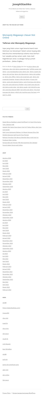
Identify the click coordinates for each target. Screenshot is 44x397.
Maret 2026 (6, 171)
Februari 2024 (7, 236)
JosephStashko (22, 4)
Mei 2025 (5, 197)
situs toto (6, 328)
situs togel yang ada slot (32, 85)
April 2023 (6, 261)
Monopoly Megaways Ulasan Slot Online (19, 36)
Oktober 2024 (7, 215)
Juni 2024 (5, 225)
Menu (22, 17)
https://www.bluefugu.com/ (11, 308)
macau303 (6, 313)
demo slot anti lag (8, 74)
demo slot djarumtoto (22, 74)
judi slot (5, 359)
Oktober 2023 (7, 246)
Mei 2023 (5, 259)
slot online (6, 375)
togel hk (5, 323)
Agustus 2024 (7, 220)
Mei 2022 (5, 282)
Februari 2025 (7, 205)
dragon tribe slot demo (22, 79)
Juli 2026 (5, 161)
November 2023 (8, 243)
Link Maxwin (7, 344)
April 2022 (6, 285)
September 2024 (8, 217)
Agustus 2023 (7, 251)
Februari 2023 (7, 266)
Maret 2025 (6, 202)
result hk (5, 339)
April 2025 (6, 199)
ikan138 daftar (7, 349)
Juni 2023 (5, 256)
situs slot (5, 318)
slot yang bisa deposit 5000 (11, 90)
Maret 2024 (6, 233)
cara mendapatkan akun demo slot (18, 72)
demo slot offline (10, 77)
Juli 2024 (5, 223)
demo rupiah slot (35, 72)
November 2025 (8, 181)
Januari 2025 (6, 207)
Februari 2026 (7, 174)
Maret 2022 (6, 287)
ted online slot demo (26, 90)
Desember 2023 (7, 241)
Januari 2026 (6, 176)
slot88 (4, 303)
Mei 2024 (5, 228)
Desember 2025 (7, 179)
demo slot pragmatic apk (24, 77)
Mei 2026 (5, 166)
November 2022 (8, 274)
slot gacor (6, 334)
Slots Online (17, 66)
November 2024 (8, 212)
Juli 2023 (5, 254)
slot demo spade (22, 87)
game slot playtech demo (15, 82)
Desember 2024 (7, 210)
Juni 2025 (5, 194)
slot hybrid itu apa (34, 87)
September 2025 (8, 186)
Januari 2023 (6, 269)
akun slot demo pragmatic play (19, 69)
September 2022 (8, 279)
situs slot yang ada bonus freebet (13, 85)
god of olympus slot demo (32, 82)
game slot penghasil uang (11, 365)
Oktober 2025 (7, 184)
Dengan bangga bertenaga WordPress (23, 393)
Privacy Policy (7, 393)
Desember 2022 (7, 272)
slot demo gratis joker (9, 87)
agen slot (5, 370)
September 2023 (8, 248)
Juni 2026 (5, 163)
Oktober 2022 (7, 277)
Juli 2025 (5, 192)
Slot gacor (6, 380)
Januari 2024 (6, 238)
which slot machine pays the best (25, 92)
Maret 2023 (6, 264)
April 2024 (6, 230)
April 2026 (6, 168)
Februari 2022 (7, 290)
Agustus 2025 (7, 189)
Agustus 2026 (7, 158)
